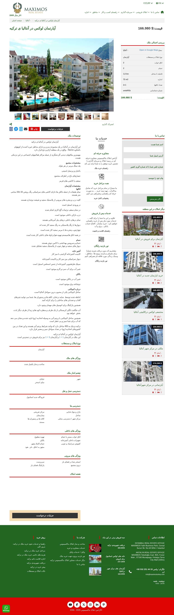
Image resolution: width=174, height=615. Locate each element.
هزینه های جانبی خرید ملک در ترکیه (31, 555)
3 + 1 (47, 337)
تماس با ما (155, 12)
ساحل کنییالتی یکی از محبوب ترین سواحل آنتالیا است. (57, 292)
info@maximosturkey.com (155, 574)
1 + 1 (61, 337)
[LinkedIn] (97, 605)
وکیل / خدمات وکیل (77, 552)
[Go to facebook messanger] (16, 129)
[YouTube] (70, 605)
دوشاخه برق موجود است (69, 284)
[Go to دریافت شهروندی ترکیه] (95, 547)
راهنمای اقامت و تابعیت (101, 231)
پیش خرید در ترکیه (37, 567)
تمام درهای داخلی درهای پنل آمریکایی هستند (61, 220)
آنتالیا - (28, 20)
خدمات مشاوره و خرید (76, 548)
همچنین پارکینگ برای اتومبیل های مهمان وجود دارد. (58, 305)
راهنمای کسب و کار (109, 12)
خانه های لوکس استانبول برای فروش (115, 557)
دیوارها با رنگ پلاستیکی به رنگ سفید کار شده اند (59, 225)
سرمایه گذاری (126, 12)
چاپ (36, 129)
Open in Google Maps (148, 50)
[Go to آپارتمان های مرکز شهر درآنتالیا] (95, 570)
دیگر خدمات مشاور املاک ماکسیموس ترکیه (67, 560)
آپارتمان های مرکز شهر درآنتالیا (116, 570)
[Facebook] (77, 605)
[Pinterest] (104, 605)
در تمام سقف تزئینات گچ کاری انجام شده (62, 210)
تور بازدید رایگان (101, 261)
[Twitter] (84, 605)
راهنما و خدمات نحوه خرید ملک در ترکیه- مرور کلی (29, 545)
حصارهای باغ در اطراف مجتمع (67, 176)
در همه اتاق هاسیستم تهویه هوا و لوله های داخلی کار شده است (53, 235)
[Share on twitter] (21, 129)
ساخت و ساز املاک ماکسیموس (72, 544)
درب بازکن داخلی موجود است (67, 215)
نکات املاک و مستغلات (36, 571)
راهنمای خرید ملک (101, 168)
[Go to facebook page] (11, 129)
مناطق (95, 12)
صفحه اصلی (17, 20)
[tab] (18, 116)
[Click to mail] (25, 129)
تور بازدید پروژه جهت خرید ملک (72, 556)
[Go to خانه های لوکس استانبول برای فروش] (95, 558)
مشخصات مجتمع (73, 163)
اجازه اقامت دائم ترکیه (36, 559)
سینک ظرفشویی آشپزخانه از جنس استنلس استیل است (56, 264)
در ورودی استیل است (71, 205)
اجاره (87, 12)
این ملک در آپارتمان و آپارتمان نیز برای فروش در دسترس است (48, 337)
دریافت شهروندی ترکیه (36, 563)
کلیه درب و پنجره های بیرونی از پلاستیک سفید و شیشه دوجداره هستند (50, 200)
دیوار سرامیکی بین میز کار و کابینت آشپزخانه (61, 259)
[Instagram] (90, 605)
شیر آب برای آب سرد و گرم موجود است (63, 269)
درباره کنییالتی (74, 289)
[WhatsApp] (6, 609)
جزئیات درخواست (55, 129)
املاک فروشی (141, 12)
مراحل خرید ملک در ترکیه (34, 551)
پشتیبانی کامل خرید (101, 198)
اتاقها (78, 189)
